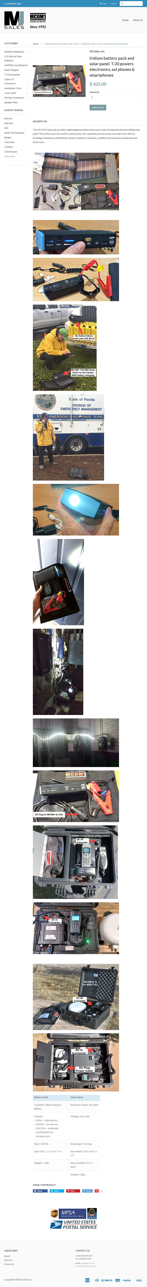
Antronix (8, 123)
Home (125, 20)
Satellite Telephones (14, 51)
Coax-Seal (9, 142)
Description (40, 121)
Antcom (8, 118)
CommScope (10, 151)
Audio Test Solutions (14, 132)
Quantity (94, 92)
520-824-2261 (14, 3)
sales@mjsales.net (87, 1263)
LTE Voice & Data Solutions (13, 58)
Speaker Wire (11, 102)
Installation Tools (12, 88)
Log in (113, 3)
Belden (7, 137)
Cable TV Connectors (10, 81)
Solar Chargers (11, 69)
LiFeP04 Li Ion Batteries (16, 65)
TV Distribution (12, 74)
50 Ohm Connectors (14, 97)
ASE (6, 128)
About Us (138, 20)
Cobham (8, 146)
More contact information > (86, 1266)
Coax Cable (10, 92)
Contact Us (9, 1264)
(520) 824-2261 (86, 1256)
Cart (104, 3)
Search (7, 1256)
